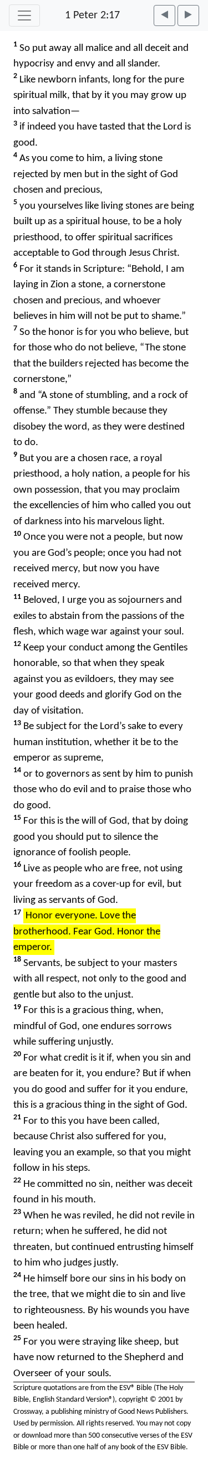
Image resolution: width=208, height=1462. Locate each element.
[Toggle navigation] (24, 15)
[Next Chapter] (188, 15)
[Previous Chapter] (164, 15)
